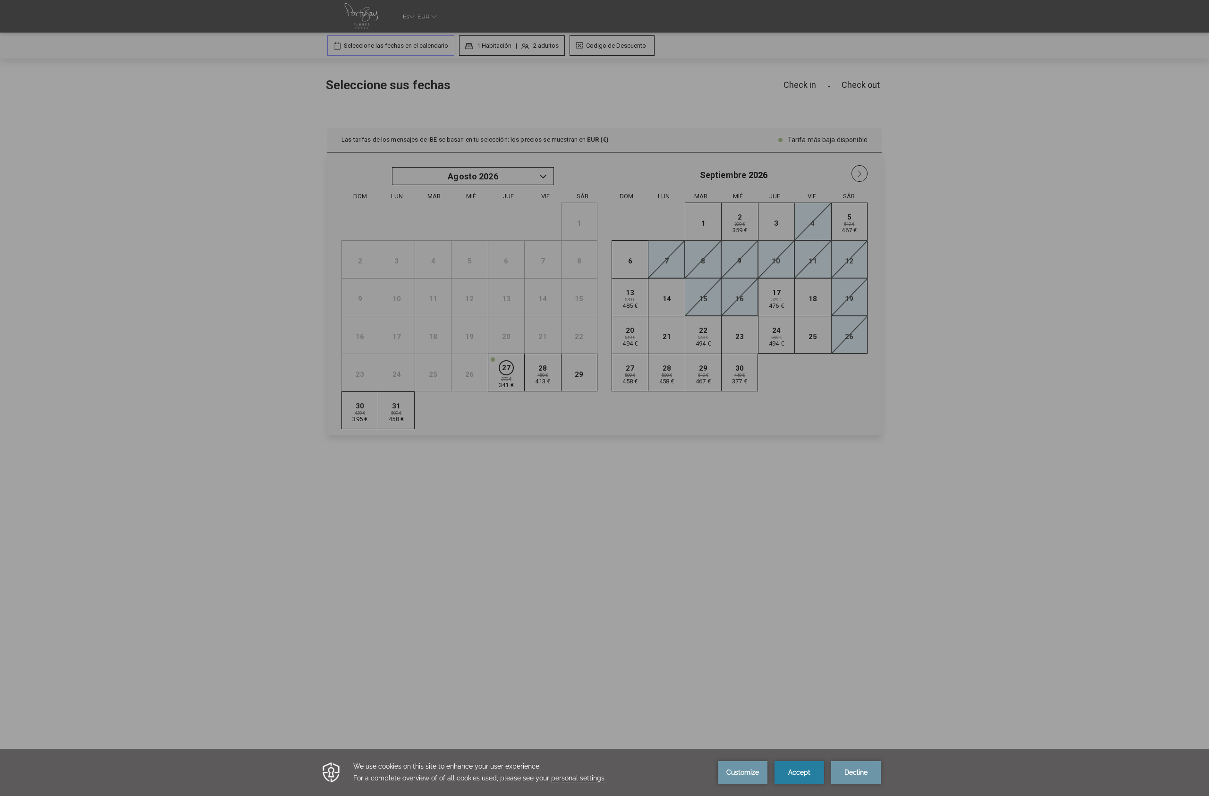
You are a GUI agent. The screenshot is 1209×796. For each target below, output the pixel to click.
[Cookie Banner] (604, 772)
